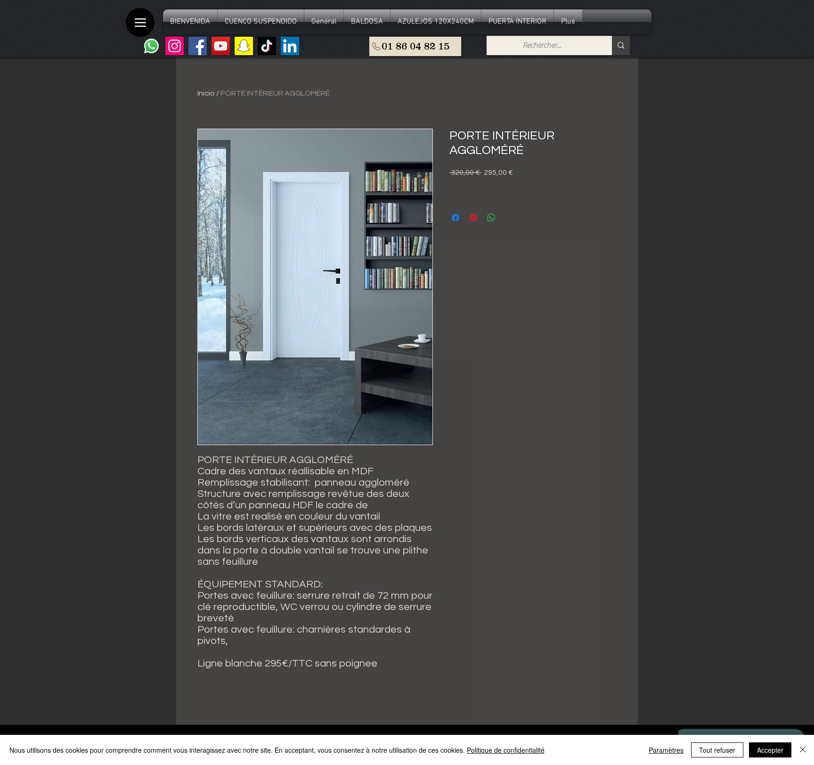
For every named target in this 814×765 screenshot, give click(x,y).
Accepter (770, 750)
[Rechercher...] (621, 45)
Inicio (206, 93)
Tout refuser (717, 750)
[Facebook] (197, 46)
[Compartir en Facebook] (455, 217)
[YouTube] (221, 46)
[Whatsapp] (151, 46)
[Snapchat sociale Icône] (244, 46)
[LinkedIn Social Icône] (290, 46)
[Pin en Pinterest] (473, 217)
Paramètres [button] (666, 750)
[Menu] (140, 22)
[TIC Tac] (267, 46)
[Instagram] (174, 46)
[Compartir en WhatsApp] (491, 217)
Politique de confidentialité (506, 750)
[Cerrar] (802, 749)
